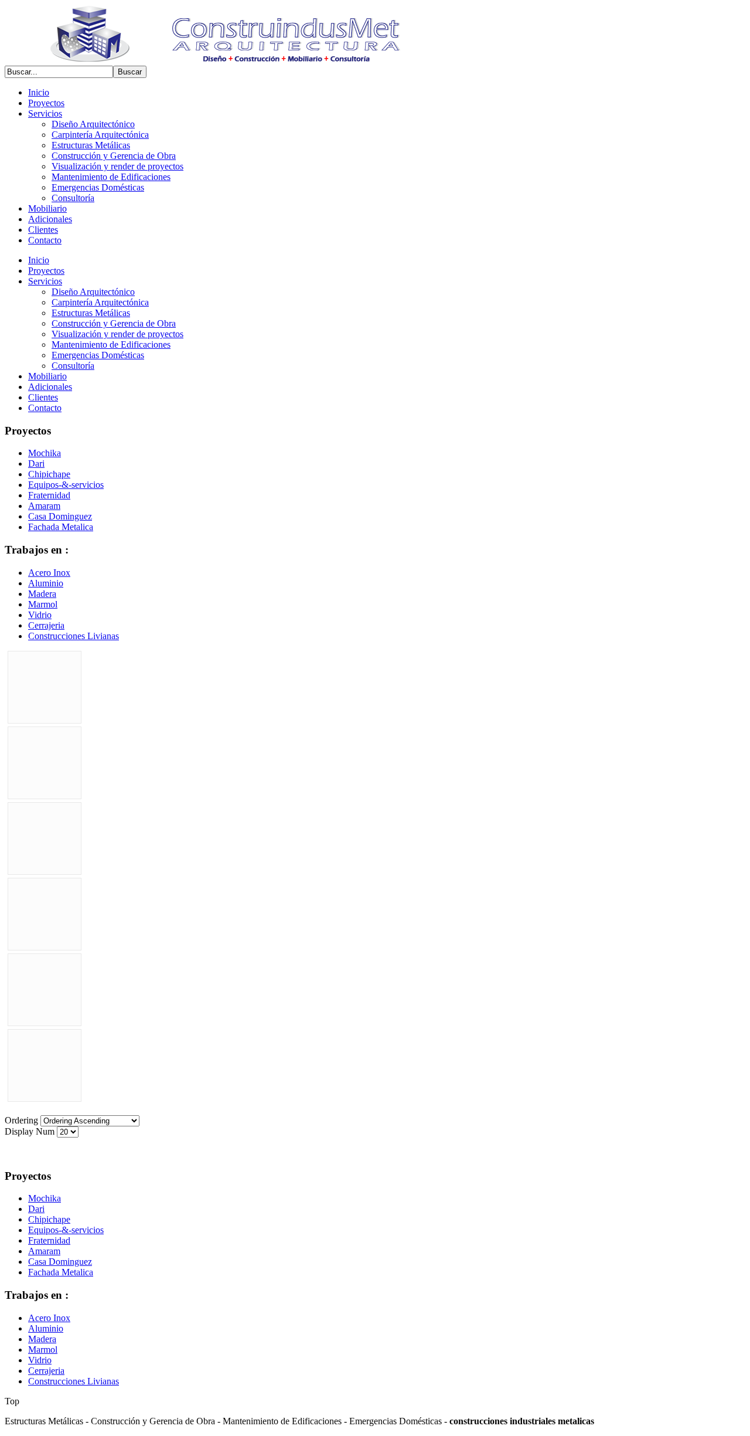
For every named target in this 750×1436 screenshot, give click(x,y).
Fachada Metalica (60, 527)
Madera (42, 594)
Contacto (45, 240)
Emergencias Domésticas (98, 187)
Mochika (44, 453)
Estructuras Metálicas (91, 145)
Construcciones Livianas (73, 636)
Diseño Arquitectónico (93, 124)
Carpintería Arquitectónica (100, 135)
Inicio (38, 92)
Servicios (45, 113)
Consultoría (73, 198)
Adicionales (50, 219)
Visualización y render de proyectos (117, 166)
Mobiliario (47, 208)
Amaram (44, 506)
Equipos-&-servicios (66, 485)
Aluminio (45, 583)
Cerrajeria (46, 625)
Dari (36, 464)
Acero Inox (49, 573)
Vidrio (40, 615)
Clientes (43, 230)
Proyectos (46, 103)
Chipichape (49, 474)
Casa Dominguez (60, 516)
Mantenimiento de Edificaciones (111, 177)
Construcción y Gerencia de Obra (114, 156)
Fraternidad (49, 495)
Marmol (42, 604)
